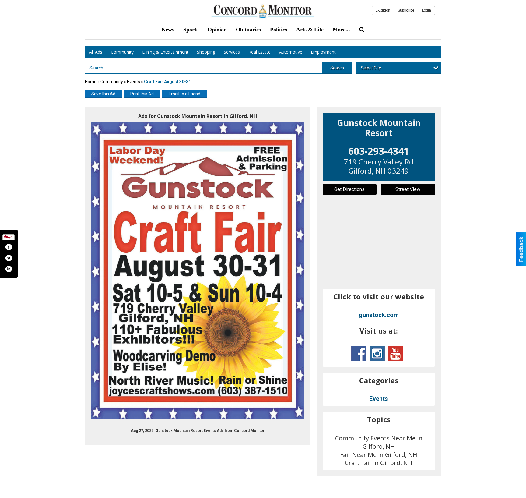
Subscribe (406, 10)
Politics (278, 29)
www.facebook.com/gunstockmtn (358, 353)
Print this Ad (142, 93)
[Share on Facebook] (8, 247)
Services (232, 52)
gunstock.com (379, 315)
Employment (323, 52)
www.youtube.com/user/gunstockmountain (395, 353)
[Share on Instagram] (8, 269)
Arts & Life (310, 29)
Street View (407, 189)
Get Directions (349, 189)
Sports (190, 29)
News (168, 29)
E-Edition (383, 10)
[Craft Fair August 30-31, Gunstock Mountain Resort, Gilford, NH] (197, 270)
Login (426, 10)
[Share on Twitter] (8, 258)
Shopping (206, 52)
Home (90, 81)
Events (134, 81)
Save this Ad (103, 93)
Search (337, 67)
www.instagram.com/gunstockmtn (377, 353)
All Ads (95, 52)
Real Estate (259, 52)
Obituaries (248, 29)
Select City (371, 67)
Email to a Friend (184, 93)
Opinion (217, 29)
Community (122, 52)
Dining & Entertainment (165, 52)
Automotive (290, 52)
